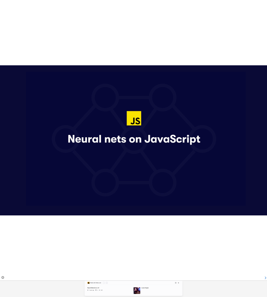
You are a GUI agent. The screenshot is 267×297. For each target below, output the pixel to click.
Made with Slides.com (95, 282)
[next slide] (265, 278)
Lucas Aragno (145, 288)
